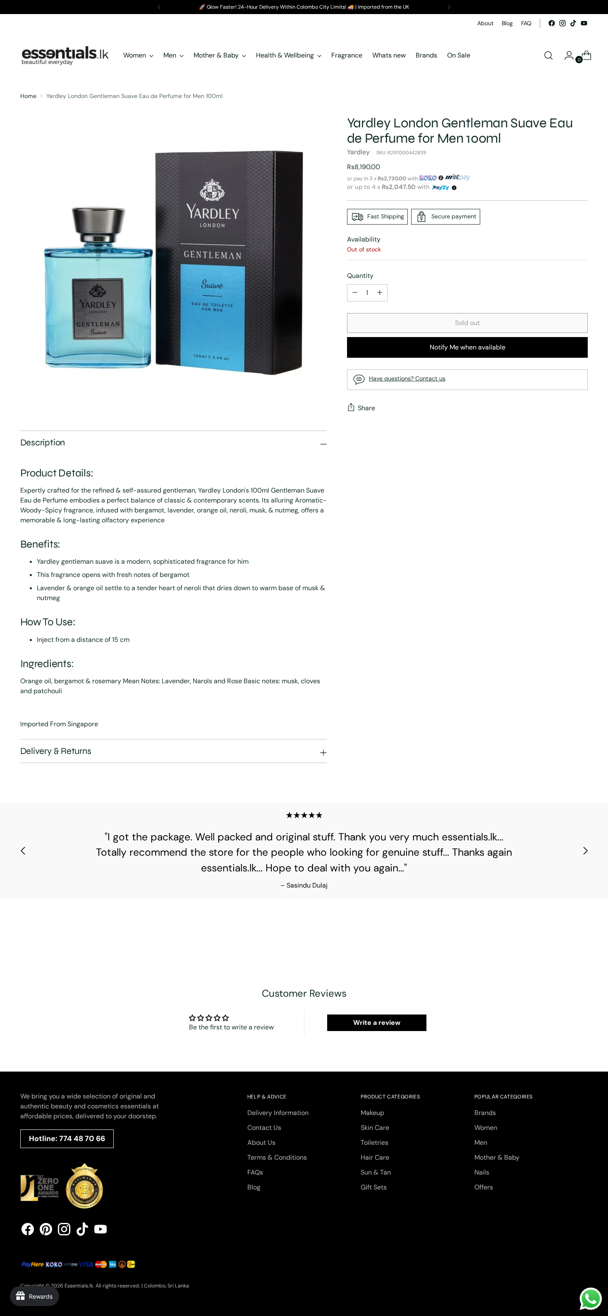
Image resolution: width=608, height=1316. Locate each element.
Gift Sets (374, 1187)
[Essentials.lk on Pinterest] (45, 1230)
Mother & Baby (496, 1157)
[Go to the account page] (566, 55)
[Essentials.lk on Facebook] (551, 23)
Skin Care (375, 1127)
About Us (261, 1142)
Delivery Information (278, 1112)
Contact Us (264, 1127)
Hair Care (375, 1157)
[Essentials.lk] (65, 55)
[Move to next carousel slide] (585, 850)
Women (485, 1127)
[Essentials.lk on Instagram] (562, 23)
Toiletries (374, 1142)
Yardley (358, 152)
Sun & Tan (376, 1172)
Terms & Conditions (277, 1157)
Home (28, 96)
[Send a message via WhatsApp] (591, 1299)
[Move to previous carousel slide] (23, 850)
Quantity (360, 275)
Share (366, 408)
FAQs (255, 1172)
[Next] (449, 7)
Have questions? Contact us (407, 378)
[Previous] (159, 7)
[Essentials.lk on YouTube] (584, 23)
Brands (485, 1112)
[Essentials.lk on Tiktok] (573, 23)
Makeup (372, 1112)
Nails (481, 1172)
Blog (254, 1187)
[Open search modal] (548, 55)
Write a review (376, 1022)
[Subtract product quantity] (379, 293)
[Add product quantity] (354, 293)
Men (480, 1142)
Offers (483, 1187)
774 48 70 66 (82, 1139)
